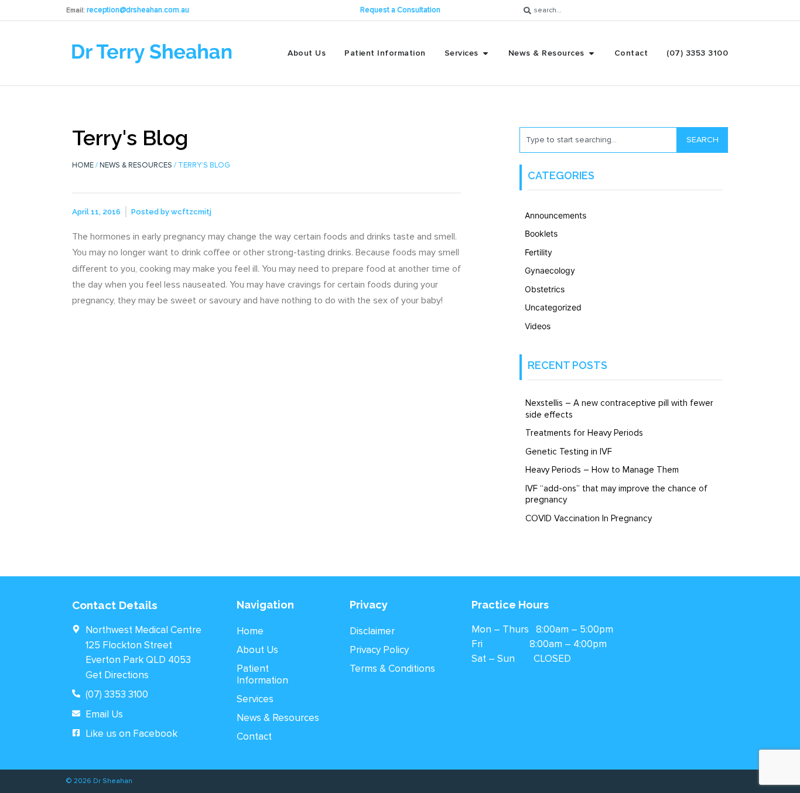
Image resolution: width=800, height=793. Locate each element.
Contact (254, 736)
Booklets (541, 233)
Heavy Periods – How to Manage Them (602, 469)
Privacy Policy (379, 650)
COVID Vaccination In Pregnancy (588, 518)
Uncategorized (553, 307)
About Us (257, 650)
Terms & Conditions (392, 668)
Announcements (555, 215)
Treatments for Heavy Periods (584, 433)
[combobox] (626, 10)
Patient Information (262, 674)
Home (83, 165)
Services (255, 699)
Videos (538, 326)
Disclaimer (372, 631)
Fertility (538, 252)
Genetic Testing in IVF (568, 451)
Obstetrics (545, 289)
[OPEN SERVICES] (485, 53)
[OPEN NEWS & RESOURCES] (591, 53)
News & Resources (136, 165)
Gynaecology (550, 270)
